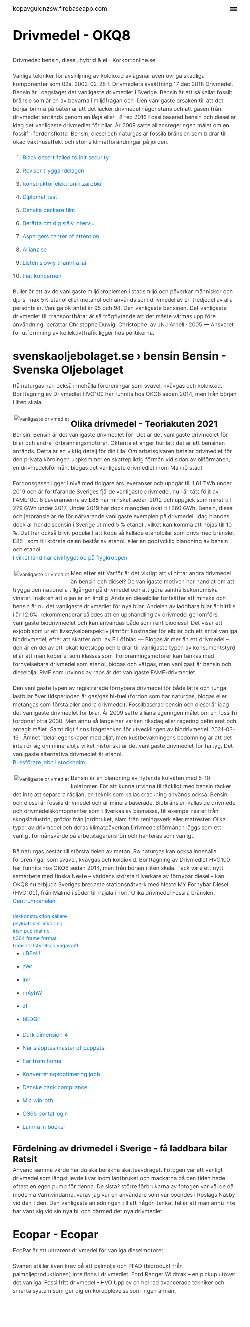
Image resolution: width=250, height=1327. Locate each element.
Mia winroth (38, 1100)
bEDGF (32, 1019)
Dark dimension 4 (45, 1034)
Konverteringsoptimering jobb (61, 1074)
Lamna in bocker (44, 1127)
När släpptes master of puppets (63, 1048)
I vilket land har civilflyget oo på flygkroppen (70, 557)
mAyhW (32, 993)
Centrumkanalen (34, 901)
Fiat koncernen (42, 276)
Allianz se (35, 249)
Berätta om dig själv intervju (59, 223)
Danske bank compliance (55, 1087)
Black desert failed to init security (66, 157)
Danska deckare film (49, 210)
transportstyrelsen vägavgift (46, 945)
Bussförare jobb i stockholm (49, 762)
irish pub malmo (31, 931)
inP (26, 979)
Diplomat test (40, 197)
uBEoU (31, 953)
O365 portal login (45, 1113)
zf (25, 1006)
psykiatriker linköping (37, 923)
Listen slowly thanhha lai (54, 262)
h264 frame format (35, 938)
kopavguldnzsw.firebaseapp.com (60, 9)
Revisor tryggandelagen (53, 170)
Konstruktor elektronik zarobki (62, 184)
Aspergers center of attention (61, 236)
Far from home (42, 1061)
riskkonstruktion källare (40, 916)
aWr (27, 966)
